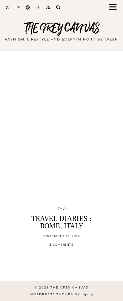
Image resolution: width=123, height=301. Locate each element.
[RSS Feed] (48, 7)
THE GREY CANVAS (61, 28)
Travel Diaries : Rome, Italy (61, 222)
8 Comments (61, 245)
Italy (61, 208)
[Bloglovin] (38, 7)
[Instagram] (18, 7)
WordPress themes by (61, 294)
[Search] (58, 7)
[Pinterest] (28, 7)
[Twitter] (7, 7)
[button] (115, 7)
